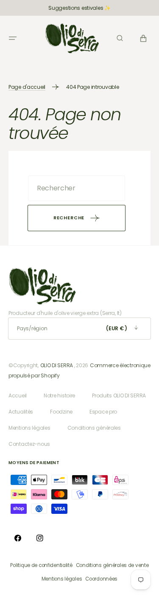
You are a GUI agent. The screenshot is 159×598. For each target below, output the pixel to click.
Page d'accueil (26, 87)
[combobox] (76, 188)
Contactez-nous (29, 444)
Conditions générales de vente (112, 565)
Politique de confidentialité (41, 565)
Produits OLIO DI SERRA (119, 395)
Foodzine (61, 411)
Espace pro (103, 411)
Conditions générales (94, 427)
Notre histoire (59, 395)
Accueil (17, 395)
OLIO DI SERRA (56, 365)
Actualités (20, 411)
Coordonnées (101, 578)
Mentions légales (29, 427)
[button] (12, 38)
